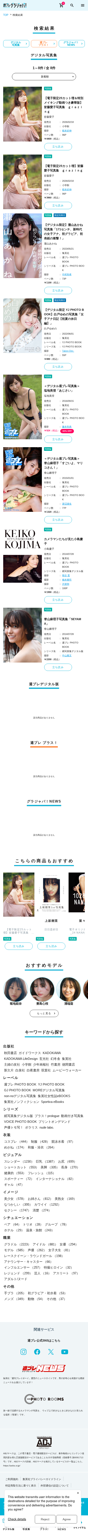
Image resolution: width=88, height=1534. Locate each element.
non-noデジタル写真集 (20, 1096)
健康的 (15, 1173)
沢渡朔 (65, 584)
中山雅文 (67, 655)
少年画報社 (41, 1064)
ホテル (14, 1230)
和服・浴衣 (42, 1147)
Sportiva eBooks (52, 1102)
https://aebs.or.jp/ (11, 1465)
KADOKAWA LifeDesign (21, 1058)
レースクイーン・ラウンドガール (34, 1256)
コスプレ (16, 1141)
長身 (70, 1167)
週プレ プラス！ (43, 43)
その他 (57, 1299)
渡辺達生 (67, 503)
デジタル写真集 (16, 43)
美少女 (15, 1198)
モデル (15, 1250)
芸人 (42, 1273)
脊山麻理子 (50, 472)
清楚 (42, 1210)
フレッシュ (42, 1173)
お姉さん (40, 1198)
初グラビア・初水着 (47, 1293)
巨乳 (46, 1161)
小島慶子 (49, 548)
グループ (56, 1224)
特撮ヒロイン (59, 1267)
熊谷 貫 (66, 575)
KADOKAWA (52, 1053)
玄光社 (44, 1058)
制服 (40, 1141)
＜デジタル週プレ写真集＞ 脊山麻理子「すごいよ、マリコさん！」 (63, 463)
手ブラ (15, 1293)
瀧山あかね (50, 243)
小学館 (26, 1064)
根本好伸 (67, 130)
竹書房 (55, 1064)
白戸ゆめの (50, 328)
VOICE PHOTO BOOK (20, 1121)
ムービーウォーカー (67, 1070)
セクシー (17, 1210)
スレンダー (19, 1161)
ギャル (14, 1184)
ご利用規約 (11, 1479)
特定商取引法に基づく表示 (20, 1485)
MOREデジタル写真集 (49, 1090)
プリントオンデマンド (54, 1121)
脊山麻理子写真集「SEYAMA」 (62, 621)
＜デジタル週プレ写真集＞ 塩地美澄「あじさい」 (63, 388)
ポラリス (31, 1127)
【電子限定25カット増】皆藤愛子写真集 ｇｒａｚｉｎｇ (63, 168)
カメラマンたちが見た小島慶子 (63, 541)
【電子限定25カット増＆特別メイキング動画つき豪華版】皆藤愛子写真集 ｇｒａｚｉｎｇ (63, 104)
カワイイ (47, 1204)
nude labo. (47, 1127)
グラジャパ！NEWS (71, 43)
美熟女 (66, 1198)
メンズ (15, 1299)
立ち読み (58, 146)
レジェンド (18, 1273)
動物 (36, 1299)
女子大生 (60, 1250)
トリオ (33, 1224)
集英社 (67, 1058)
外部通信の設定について (55, 1485)
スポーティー (19, 1179)
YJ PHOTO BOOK (51, 1084)
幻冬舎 (55, 1058)
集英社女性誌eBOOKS (54, 1096)
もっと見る (44, 1013)
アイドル (45, 1244)
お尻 (67, 1161)
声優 (37, 1250)
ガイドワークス (30, 1053)
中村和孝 (67, 274)
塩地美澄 (49, 395)
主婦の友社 (12, 1064)
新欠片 (9, 1070)
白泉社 (20, 1070)
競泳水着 (63, 1141)
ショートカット (21, 1167)
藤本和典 (67, 426)
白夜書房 (33, 1070)
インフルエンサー (23, 1267)
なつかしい (18, 1204)
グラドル (17, 1244)
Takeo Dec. (68, 351)
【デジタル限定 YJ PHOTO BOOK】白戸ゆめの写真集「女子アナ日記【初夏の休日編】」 (64, 316)
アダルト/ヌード (15, 1279)
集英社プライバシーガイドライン (42, 1479)
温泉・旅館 (40, 1230)
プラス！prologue (47, 1116)
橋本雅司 (67, 579)
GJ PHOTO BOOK (17, 1090)
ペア (12, 1224)
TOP (5, 14)
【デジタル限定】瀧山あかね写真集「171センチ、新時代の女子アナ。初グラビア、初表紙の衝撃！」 (63, 231)
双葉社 (46, 1070)
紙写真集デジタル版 (18, 1116)
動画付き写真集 (72, 1116)
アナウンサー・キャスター (28, 1261)
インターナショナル (55, 1179)
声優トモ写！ (13, 1127)
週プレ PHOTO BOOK (20, 1084)
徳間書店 (68, 1064)
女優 (69, 1244)
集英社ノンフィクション (21, 1102)
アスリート (66, 1273)
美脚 (50, 1167)
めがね (15, 1147)
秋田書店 (10, 1053)
